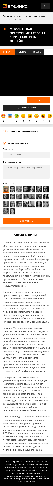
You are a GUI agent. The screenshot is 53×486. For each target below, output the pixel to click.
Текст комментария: (12, 162)
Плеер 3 (36, 51)
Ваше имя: (8, 149)
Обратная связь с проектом (33, 480)
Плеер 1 (7, 51)
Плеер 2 (22, 51)
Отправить (26, 220)
